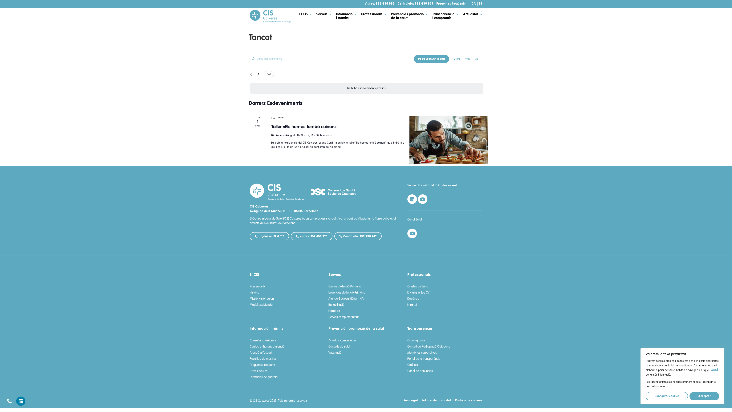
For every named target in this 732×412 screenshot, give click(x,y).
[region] (682, 376)
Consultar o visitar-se (263, 340)
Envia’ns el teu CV (418, 292)
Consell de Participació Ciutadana (428, 346)
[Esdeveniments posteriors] (258, 74)
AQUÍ (714, 370)
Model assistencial (261, 305)
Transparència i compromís (443, 16)
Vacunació (334, 352)
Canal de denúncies (420, 371)
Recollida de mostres (263, 358)
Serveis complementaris (343, 317)
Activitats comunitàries (342, 340)
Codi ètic (412, 365)
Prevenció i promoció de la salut (407, 16)
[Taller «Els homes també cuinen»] (448, 140)
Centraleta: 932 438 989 (415, 3)
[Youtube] (422, 199)
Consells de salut (339, 346)
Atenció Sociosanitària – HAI (346, 298)
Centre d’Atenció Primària (344, 286)
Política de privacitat (436, 400)
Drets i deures (258, 371)
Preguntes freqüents (451, 3)
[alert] (366, 88)
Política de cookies (468, 400)
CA (473, 3)
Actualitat (470, 14)
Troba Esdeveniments (431, 59)
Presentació (257, 286)
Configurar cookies (666, 396)
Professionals (371, 14)
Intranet (412, 305)
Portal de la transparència (423, 358)
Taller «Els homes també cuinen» (304, 127)
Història (254, 292)
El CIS (303, 14)
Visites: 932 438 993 (380, 3)
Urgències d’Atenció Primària (346, 292)
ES (480, 3)
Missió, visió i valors (262, 298)
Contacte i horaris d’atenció (267, 346)
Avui (269, 74)
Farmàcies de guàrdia (264, 377)
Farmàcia (334, 311)
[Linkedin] (412, 199)
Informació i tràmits (344, 16)
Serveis (321, 14)
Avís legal (411, 400)
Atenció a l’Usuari (261, 352)
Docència (413, 298)
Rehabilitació (336, 305)
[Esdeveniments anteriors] (251, 74)
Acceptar (704, 396)
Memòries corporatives (422, 352)
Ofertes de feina (417, 286)
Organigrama (416, 340)
